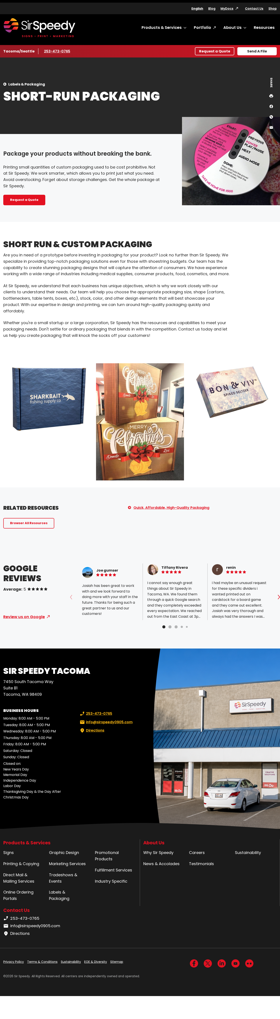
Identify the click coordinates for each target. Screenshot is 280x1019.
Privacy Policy (13, 962)
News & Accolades (161, 863)
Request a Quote (214, 51)
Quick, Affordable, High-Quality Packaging (171, 507)
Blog (211, 8)
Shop (272, 8)
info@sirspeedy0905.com (109, 722)
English (197, 8)
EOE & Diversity (95, 962)
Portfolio (202, 27)
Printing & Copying (21, 863)
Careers (197, 852)
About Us (232, 27)
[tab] (163, 626)
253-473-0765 (57, 51)
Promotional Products (107, 856)
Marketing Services (67, 863)
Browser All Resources (28, 523)
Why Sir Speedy (158, 852)
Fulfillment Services (113, 870)
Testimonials (201, 863)
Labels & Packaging (26, 84)
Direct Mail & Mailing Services (18, 878)
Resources (264, 27)
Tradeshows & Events (63, 878)
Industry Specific (111, 881)
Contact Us (254, 8)
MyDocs (226, 8)
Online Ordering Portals (18, 895)
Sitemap (116, 962)
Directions (95, 730)
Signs (8, 852)
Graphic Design (64, 852)
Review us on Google (24, 616)
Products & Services (162, 27)
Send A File (257, 51)
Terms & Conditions (42, 962)
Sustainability (248, 852)
